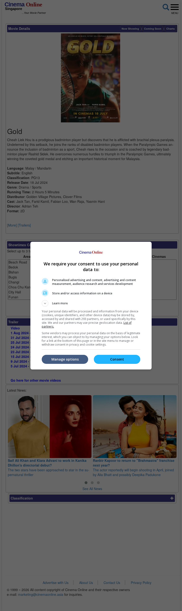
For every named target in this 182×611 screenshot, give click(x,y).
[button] (91, 303)
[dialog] (91, 306)
